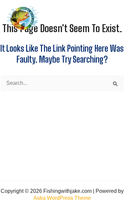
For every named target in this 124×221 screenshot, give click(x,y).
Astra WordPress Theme (62, 198)
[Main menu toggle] (112, 18)
